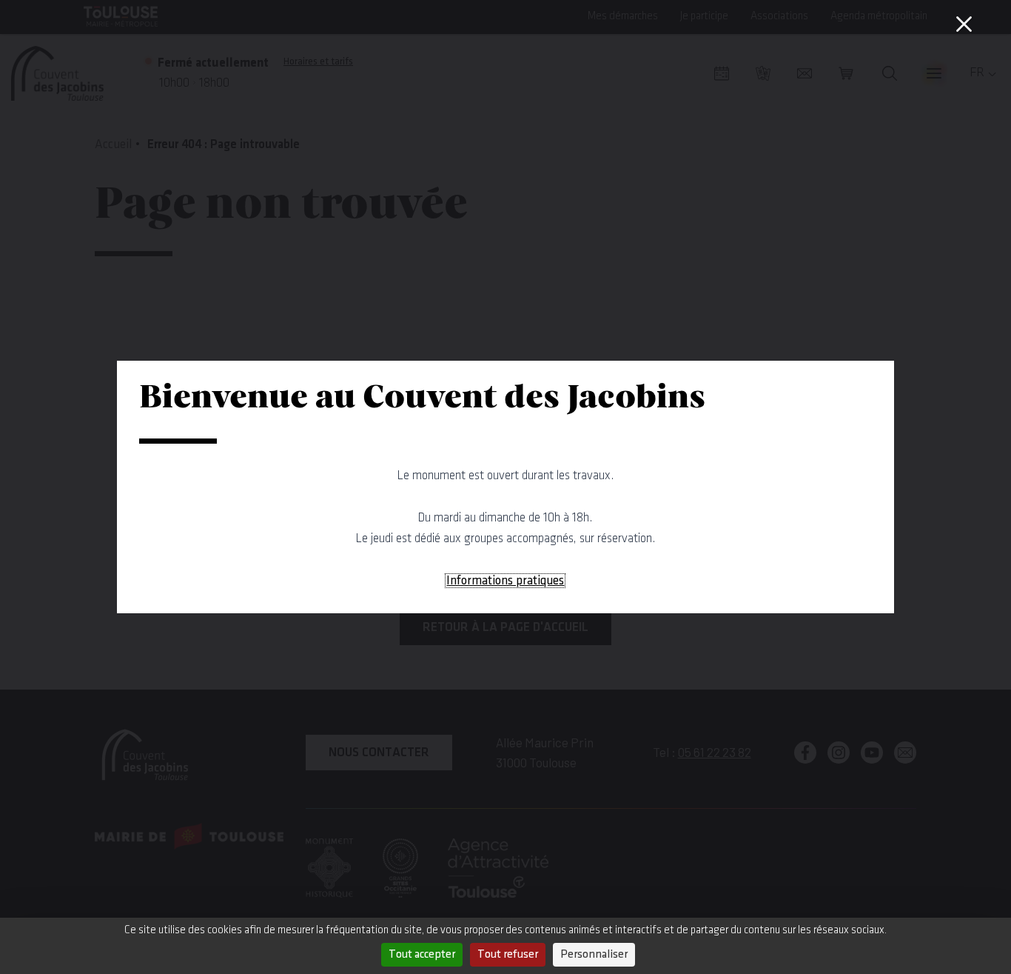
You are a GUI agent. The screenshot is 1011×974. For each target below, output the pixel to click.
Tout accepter (422, 954)
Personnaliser (594, 954)
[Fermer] (963, 23)
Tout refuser (507, 954)
